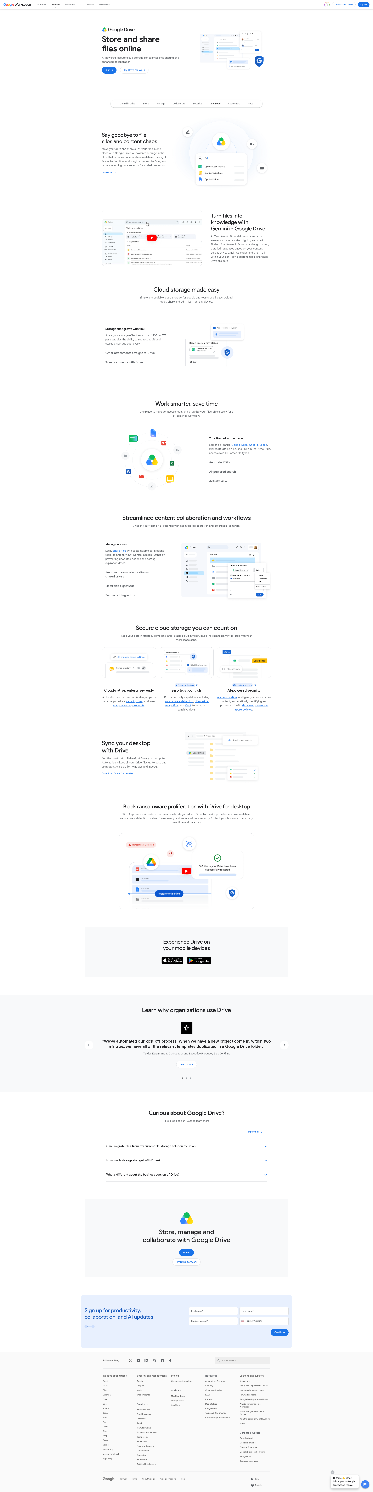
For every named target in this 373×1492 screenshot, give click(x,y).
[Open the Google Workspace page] (18, 4)
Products (55, 4)
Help (183, 1479)
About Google (148, 1479)
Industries (70, 4)
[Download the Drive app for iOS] (172, 960)
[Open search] (327, 4)
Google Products (168, 1479)
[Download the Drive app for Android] (199, 960)
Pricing (90, 4)
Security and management (152, 1375)
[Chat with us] (365, 1484)
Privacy (123, 1479)
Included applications (115, 1375)
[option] (128, 103)
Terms (134, 1479)
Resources (104, 4)
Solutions (41, 4)
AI (81, 4)
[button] (365, 1484)
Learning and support (252, 1375)
